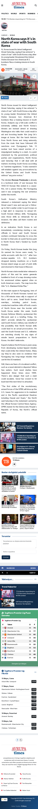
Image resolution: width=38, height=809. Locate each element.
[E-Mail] (14, 464)
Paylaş (6, 97)
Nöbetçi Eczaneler (9, 774)
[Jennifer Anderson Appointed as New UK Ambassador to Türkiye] (10, 519)
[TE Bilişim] (6, 461)
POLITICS (4, 14)
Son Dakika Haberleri (9, 790)
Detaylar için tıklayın (19, 664)
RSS (5, 799)
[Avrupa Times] (19, 5)
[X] (20, 740)
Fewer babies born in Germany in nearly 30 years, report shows (27, 527)
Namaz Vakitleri (9, 778)
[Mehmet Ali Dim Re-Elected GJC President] (10, 499)
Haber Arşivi (26, 790)
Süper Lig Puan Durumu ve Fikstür (9, 784)
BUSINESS (31, 14)
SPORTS (22, 14)
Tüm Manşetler (27, 783)
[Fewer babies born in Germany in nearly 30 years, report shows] (28, 519)
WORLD (14, 14)
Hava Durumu (27, 774)
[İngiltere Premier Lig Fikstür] (35, 672)
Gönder (6, 557)
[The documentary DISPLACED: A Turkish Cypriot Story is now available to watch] (10, 480)
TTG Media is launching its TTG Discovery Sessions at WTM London (19, 19)
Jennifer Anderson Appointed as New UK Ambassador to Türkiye (10, 527)
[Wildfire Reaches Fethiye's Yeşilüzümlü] (28, 480)
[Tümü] (35, 579)
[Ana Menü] (2, 5)
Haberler (4, 35)
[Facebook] (17, 740)
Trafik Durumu (26, 778)
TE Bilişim (16, 460)
